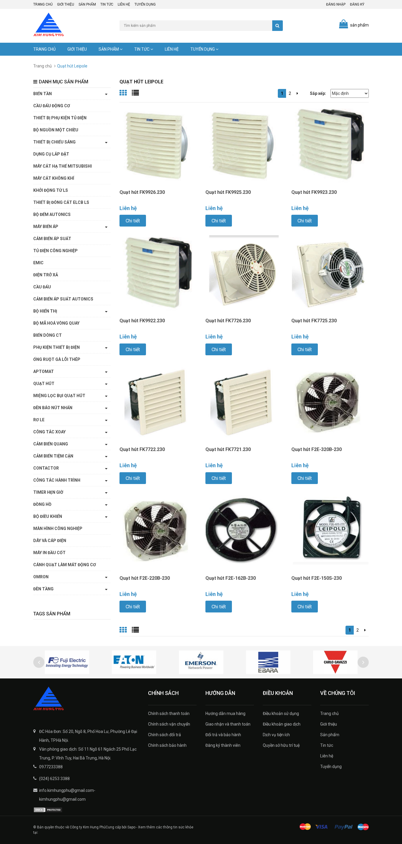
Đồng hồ (42, 504)
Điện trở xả (45, 274)
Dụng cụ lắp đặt (51, 154)
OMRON (41, 576)
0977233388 (51, 766)
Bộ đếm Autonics (52, 214)
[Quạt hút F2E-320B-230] (329, 402)
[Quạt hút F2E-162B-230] (244, 531)
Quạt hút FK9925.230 (228, 192)
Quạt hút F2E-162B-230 (230, 578)
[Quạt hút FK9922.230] (158, 273)
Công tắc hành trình (56, 480)
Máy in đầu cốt (49, 552)
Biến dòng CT (47, 335)
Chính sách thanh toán (169, 713)
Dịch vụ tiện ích (276, 734)
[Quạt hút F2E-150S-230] (329, 531)
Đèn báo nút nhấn (52, 407)
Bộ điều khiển (47, 516)
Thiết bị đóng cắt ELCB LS (61, 202)
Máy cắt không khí (53, 178)
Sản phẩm (87, 4)
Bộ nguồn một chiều (55, 130)
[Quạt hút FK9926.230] (158, 145)
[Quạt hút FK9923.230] (329, 145)
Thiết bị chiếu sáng (54, 142)
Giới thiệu (65, 4)
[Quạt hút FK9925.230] (244, 145)
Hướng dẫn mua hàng (225, 713)
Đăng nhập (335, 4)
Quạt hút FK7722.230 (142, 449)
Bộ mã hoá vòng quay (56, 323)
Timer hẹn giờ (48, 492)
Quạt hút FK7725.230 (314, 320)
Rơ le (38, 419)
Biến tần (42, 93)
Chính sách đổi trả (164, 734)
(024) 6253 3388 (54, 778)
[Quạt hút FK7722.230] (158, 402)
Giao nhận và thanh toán (227, 724)
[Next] (297, 93)
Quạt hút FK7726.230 (228, 320)
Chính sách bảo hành (167, 745)
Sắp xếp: (318, 93)
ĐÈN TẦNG (43, 589)
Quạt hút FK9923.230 (314, 192)
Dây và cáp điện (49, 540)
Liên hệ (124, 4)
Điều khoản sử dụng (281, 713)
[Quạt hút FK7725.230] (329, 273)
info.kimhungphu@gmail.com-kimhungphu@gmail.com (67, 795)
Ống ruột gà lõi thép (56, 359)
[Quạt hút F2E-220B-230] (158, 531)
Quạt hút (43, 383)
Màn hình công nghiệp (57, 528)
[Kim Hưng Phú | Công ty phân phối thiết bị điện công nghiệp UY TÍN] (86, 699)
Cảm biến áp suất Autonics (63, 299)
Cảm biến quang (50, 444)
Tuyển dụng (145, 4)
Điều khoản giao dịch (281, 724)
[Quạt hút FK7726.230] (244, 273)
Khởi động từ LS (50, 190)
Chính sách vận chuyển (169, 724)
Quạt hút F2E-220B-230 (144, 578)
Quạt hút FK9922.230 (142, 320)
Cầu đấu (42, 287)
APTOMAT (43, 371)
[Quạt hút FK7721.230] (244, 402)
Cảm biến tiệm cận (53, 456)
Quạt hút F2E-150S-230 (316, 578)
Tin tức (106, 4)
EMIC (38, 262)
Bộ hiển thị (45, 311)
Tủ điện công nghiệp (55, 250)
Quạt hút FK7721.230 (228, 449)
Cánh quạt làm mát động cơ (64, 564)
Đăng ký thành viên (222, 745)
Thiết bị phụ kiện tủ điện (60, 117)
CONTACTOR (46, 468)
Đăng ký (357, 4)
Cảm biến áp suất (52, 238)
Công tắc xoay (49, 432)
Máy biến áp (45, 226)
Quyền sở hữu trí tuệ (281, 745)
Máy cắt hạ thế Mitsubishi (62, 166)
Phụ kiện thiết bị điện (56, 347)
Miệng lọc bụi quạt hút (59, 395)
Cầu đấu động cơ (51, 105)
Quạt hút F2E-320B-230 (316, 449)
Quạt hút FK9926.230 (142, 192)
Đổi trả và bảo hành (223, 734)
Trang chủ (43, 4)
